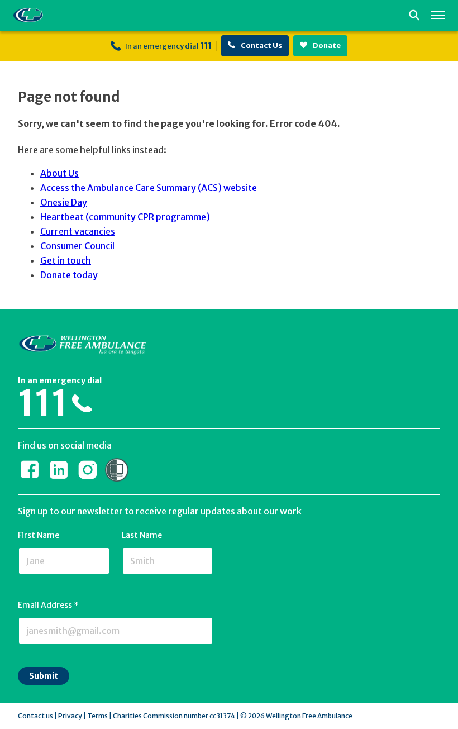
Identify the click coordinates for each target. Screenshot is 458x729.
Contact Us (261, 45)
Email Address (48, 605)
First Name (38, 535)
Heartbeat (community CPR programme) (125, 216)
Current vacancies (77, 231)
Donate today (69, 274)
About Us (59, 173)
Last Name (142, 535)
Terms (97, 716)
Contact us (35, 716)
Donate (326, 45)
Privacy (70, 716)
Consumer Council (77, 245)
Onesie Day (63, 202)
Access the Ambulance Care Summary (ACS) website (148, 187)
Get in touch (65, 260)
